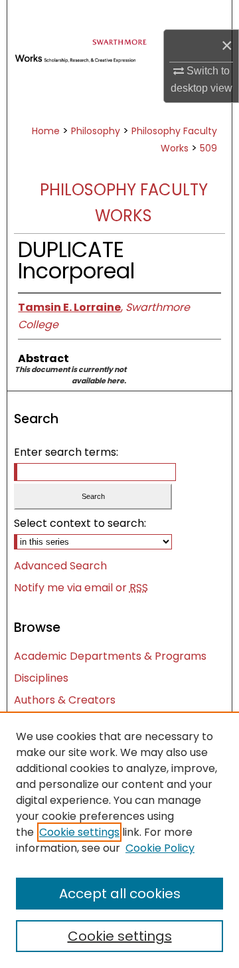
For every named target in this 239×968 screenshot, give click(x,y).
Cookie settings (79, 832)
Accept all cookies (120, 893)
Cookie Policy (160, 848)
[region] (119, 840)
